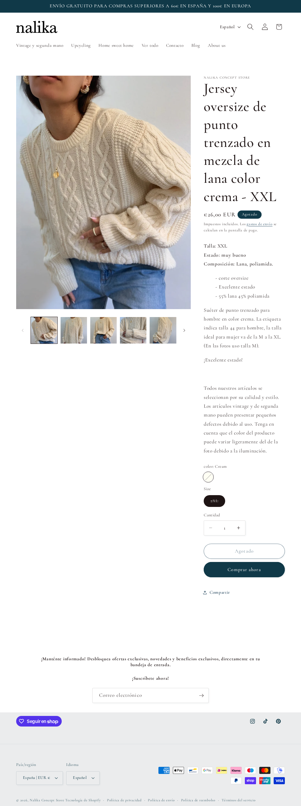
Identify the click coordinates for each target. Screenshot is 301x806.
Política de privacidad (124, 800)
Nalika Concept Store (47, 800)
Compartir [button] (220, 592)
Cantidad (212, 515)
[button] (250, 27)
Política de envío (161, 800)
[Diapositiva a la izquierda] (22, 330)
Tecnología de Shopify (83, 800)
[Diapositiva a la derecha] (184, 330)
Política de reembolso (198, 800)
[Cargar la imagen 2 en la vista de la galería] (74, 330)
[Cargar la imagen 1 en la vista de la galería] (44, 330)
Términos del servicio (238, 800)
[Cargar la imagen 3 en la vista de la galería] (103, 330)
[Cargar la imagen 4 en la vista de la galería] (133, 330)
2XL (217, 502)
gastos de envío (259, 224)
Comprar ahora (244, 570)
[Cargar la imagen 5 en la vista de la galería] (163, 330)
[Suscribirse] (201, 695)
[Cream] (208, 477)
